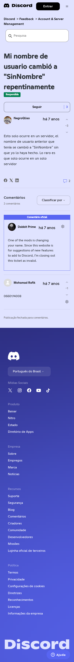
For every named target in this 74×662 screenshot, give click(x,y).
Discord (9, 19)
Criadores (15, 523)
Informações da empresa (25, 613)
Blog (11, 509)
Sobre (12, 453)
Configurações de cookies (26, 586)
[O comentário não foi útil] (66, 294)
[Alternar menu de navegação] (67, 6)
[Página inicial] (18, 6)
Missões (13, 543)
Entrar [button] (48, 6)
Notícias (13, 474)
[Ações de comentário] (62, 226)
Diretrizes (15, 593)
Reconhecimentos (20, 599)
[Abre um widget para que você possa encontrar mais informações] (58, 655)
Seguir (37, 106)
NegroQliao (22, 118)
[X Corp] (11, 180)
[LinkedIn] (17, 180)
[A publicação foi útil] (66, 119)
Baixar (12, 411)
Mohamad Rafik (24, 282)
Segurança (15, 502)
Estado (13, 425)
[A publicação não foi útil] (66, 132)
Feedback (26, 19)
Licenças (14, 606)
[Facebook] (5, 180)
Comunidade (17, 530)
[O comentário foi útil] (66, 282)
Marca (12, 467)
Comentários (17, 516)
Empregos (15, 460)
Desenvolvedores (20, 537)
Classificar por (52, 200)
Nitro (11, 418)
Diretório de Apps (21, 431)
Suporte (13, 496)
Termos (13, 572)
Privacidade (16, 579)
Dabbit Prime (27, 226)
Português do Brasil (27, 371)
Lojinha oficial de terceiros (26, 550)
